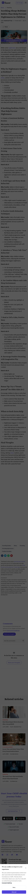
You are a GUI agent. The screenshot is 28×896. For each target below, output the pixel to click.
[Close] (25, 868)
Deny (14, 887)
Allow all (14, 892)
